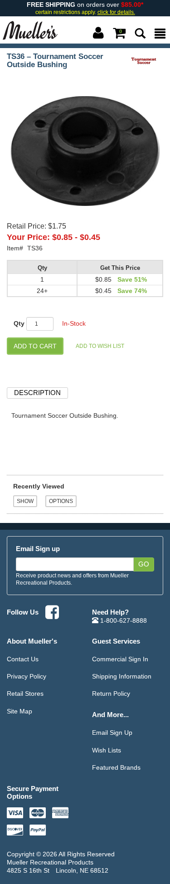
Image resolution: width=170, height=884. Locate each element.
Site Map (19, 711)
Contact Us (23, 659)
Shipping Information (121, 676)
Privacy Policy (26, 676)
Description (37, 392)
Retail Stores (25, 693)
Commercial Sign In (120, 659)
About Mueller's (32, 641)
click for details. (116, 12)
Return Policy (111, 693)
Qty (19, 323)
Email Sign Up (112, 732)
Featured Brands (116, 767)
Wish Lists (106, 750)
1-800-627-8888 (122, 620)
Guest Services (116, 641)
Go (143, 564)
